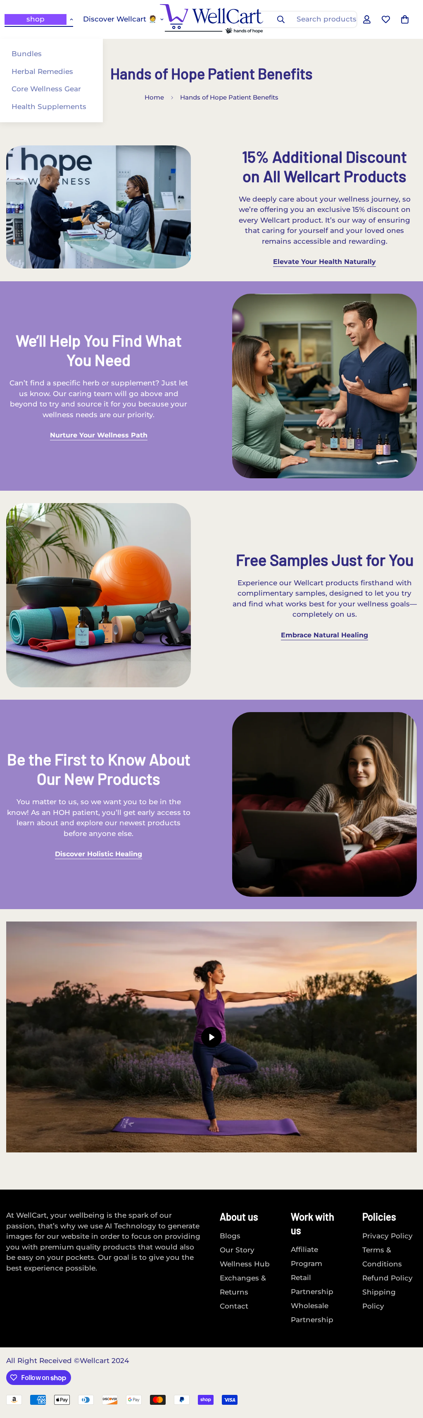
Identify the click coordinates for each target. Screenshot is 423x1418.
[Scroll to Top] (406, 1372)
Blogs (230, 1236)
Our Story (237, 1250)
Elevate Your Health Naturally (324, 262)
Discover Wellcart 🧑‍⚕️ (120, 19)
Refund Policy (387, 1278)
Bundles (27, 54)
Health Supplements (49, 106)
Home (154, 97)
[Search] (281, 19)
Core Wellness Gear (46, 89)
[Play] (211, 1037)
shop (35, 19)
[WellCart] (211, 19)
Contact (234, 1306)
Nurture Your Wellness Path (98, 435)
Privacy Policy (387, 1236)
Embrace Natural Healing (324, 635)
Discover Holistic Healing (98, 854)
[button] (404, 19)
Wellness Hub (245, 1264)
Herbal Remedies (42, 71)
